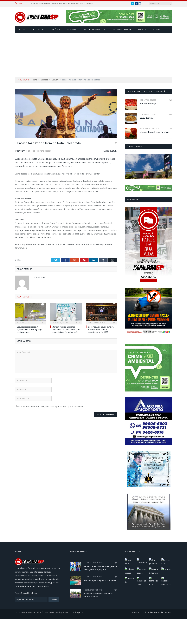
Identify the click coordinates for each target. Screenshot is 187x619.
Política (55, 29)
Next (169, 166)
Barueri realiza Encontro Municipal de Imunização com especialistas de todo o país (66, 329)
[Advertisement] (93, 54)
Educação (161, 91)
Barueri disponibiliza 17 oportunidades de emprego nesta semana (62, 3)
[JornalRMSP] (37, 16)
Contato (158, 29)
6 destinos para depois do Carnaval (100, 580)
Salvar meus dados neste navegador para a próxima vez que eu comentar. (50, 406)
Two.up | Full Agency (74, 612)
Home (21, 29)
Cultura (113, 151)
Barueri (106, 151)
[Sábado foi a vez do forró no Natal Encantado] (66, 114)
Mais (140, 29)
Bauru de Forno (147, 118)
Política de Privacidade (153, 612)
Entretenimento (93, 29)
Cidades (36, 29)
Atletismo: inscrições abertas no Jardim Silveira (98, 595)
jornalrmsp (22, 151)
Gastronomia (120, 29)
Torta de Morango (148, 103)
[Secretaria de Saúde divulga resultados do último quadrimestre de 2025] (101, 313)
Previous (128, 166)
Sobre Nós (136, 612)
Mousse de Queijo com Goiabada (154, 132)
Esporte (71, 29)
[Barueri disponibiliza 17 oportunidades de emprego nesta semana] (30, 313)
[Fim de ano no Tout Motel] (148, 166)
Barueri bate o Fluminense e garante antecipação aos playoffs (100, 568)
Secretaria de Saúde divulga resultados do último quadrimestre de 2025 (101, 329)
